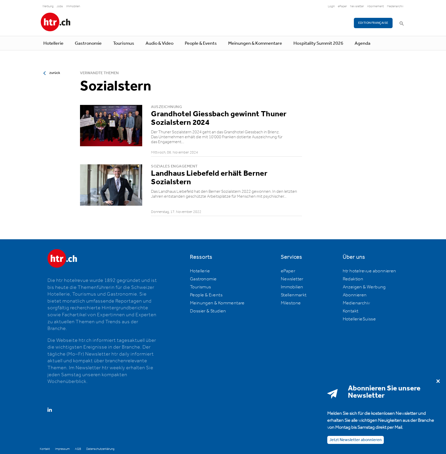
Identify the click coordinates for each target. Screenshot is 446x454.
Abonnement (375, 6)
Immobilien (73, 6)
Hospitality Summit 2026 (318, 43)
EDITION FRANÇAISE (373, 22)
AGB (78, 449)
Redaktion (353, 279)
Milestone (291, 303)
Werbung (47, 6)
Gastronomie (88, 43)
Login (331, 6)
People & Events (201, 43)
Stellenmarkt (294, 295)
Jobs (60, 6)
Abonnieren (355, 295)
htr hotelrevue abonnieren (369, 271)
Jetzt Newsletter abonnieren (355, 439)
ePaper (342, 6)
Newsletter (357, 6)
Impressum (62, 449)
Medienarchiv (395, 6)
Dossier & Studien (208, 311)
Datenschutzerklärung (100, 449)
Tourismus (123, 43)
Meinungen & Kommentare (255, 43)
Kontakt (351, 311)
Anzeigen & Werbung (364, 287)
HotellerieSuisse (359, 319)
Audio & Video (159, 43)
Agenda (362, 43)
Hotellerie (53, 43)
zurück (54, 73)
